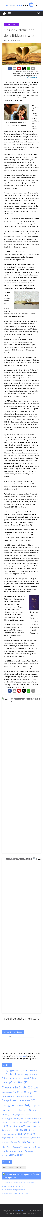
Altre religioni (7, 1071)
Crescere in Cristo (17, 1087)
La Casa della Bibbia (32, 77)
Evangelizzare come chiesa (18, 1100)
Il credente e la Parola (11, 24)
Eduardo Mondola (28, 1096)
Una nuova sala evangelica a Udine (14, 1190)
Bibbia (18, 40)
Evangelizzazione (16, 1105)
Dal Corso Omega (25, 1092)
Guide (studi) (10, 1114)
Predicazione (26, 1134)
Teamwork (32, 1151)
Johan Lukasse (35, 1119)
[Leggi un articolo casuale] (38, 13)
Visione (7, 1155)
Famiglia (35, 1105)
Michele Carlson (16, 1126)
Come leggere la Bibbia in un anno (25, 700)
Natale (30, 1126)
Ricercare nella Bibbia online (19, 859)
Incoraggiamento (12, 1118)
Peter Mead (8, 1130)
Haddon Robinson (26, 1115)
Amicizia (17, 1070)
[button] (10, 68)
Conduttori (19, 1082)
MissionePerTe (9, 40)
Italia (26, 1118)
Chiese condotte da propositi (18, 1078)
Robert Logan (28, 1147)
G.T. (34, 1111)
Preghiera (6, 1138)
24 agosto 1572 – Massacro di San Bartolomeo (18, 1183)
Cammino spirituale (27, 1074)
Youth (18, 1154)
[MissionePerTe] (4, 13)
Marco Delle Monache (20, 1122)
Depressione (10, 1096)
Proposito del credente (22, 1137)
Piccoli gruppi (22, 1129)
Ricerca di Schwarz (12, 1142)
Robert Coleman (14, 1147)
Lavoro (7, 1122)
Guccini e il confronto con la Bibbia (13, 1186)
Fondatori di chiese (17, 1110)
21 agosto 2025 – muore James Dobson (15, 1193)
